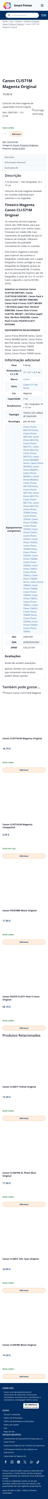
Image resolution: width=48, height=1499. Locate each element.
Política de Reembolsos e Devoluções (19, 1421)
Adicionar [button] (24, 770)
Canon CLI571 (18, 148)
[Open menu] (43, 5)
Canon (26, 379)
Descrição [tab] (9, 157)
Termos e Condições (12, 1414)
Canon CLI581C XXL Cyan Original (20, 1258)
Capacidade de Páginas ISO (15, 1456)
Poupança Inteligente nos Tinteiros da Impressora (24, 1445)
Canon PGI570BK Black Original (19, 910)
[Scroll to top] (6, 1489)
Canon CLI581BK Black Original (19, 1344)
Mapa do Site (9, 1431)
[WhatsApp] (31, 1462)
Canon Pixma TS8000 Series (30, 578)
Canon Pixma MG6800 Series (31, 460)
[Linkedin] (18, 1462)
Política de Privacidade (13, 1418)
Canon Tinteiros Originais (25, 145)
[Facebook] (5, 1462)
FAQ (5, 1428)
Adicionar (16, 134)
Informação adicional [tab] (15, 162)
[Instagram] (12, 1462)
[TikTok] (38, 1462)
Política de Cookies (11, 1425)
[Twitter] (25, 1462)
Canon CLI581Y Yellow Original (19, 1086)
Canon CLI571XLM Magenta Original (22, 738)
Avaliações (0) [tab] (11, 167)
